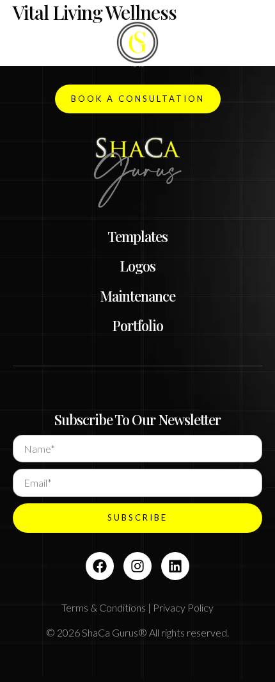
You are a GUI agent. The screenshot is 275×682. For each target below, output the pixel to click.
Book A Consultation (138, 98)
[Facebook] (100, 566)
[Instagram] (137, 566)
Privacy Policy (183, 607)
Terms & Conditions (103, 607)
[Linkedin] (175, 566)
